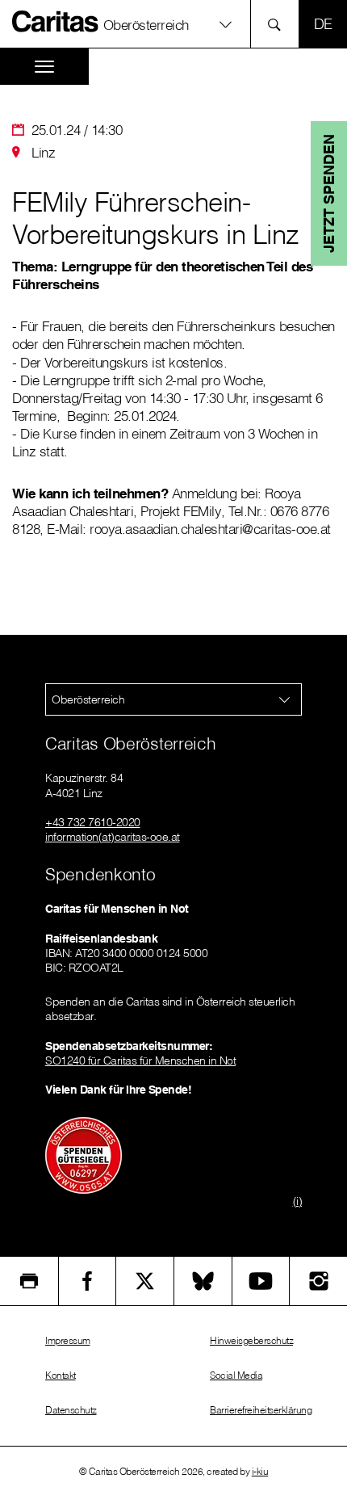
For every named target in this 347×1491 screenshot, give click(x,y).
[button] (173, 24)
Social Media (236, 1375)
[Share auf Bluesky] (203, 1281)
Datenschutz (71, 1410)
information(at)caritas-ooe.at (112, 837)
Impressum (67, 1340)
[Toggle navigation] (44, 66)
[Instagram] (318, 1281)
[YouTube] (261, 1281)
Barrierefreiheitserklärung (260, 1410)
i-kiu (260, 1471)
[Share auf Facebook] (87, 1281)
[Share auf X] (145, 1281)
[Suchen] (279, 24)
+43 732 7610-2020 (92, 822)
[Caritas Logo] (55, 21)
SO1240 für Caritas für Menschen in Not (140, 1060)
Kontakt (60, 1375)
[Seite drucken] (29, 1281)
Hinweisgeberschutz (251, 1340)
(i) (298, 1201)
